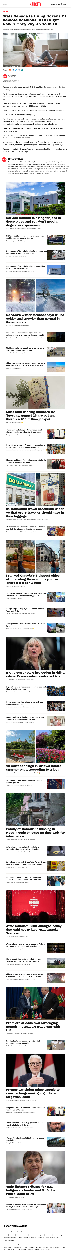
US (16, 1244)
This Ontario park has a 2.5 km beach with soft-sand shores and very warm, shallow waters (25, 364)
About (5, 1235)
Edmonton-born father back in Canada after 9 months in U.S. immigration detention (25, 718)
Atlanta (37, 1249)
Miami (24, 1249)
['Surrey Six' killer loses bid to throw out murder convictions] (56, 1142)
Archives (19, 1235)
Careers (25, 1235)
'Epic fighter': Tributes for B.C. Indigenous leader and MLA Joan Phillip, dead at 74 (31, 1190)
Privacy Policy (55, 1237)
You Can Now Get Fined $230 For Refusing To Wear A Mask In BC (39, 110)
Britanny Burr (12, 75)
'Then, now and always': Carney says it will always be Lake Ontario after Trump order (24, 431)
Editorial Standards (23, 1237)
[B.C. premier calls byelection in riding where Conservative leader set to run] (35, 653)
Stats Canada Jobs (46, 87)
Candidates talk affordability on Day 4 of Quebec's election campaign (23, 1042)
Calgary (38, 1247)
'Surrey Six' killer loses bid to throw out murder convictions (25, 1139)
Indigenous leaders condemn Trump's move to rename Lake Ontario (25, 1109)
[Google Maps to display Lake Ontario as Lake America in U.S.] (56, 612)
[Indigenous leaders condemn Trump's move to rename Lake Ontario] (56, 1111)
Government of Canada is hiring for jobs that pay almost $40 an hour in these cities (26, 252)
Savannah (30, 1249)
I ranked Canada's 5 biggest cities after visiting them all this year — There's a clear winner (32, 579)
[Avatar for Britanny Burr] (4, 159)
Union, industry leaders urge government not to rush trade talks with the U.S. (26, 1124)
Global (27, 1244)
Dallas (18, 1249)
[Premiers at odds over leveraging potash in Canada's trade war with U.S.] (35, 1003)
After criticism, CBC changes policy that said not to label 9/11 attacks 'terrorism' (33, 929)
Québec (22, 1244)
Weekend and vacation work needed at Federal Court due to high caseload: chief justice (25, 945)
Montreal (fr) (17, 1247)
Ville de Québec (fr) (55, 1247)
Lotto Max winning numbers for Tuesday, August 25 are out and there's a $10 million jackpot (31, 415)
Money (5, 11)
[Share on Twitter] (16, 70)
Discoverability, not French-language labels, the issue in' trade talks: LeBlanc (26, 461)
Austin (42, 1249)
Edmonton (45, 1247)
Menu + (5, 4)
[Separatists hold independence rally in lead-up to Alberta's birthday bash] (56, 691)
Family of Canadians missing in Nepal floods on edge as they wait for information (35, 832)
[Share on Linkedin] (13, 70)
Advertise (12, 1235)
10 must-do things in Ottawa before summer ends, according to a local (33, 767)
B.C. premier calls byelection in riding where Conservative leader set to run (35, 674)
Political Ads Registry (43, 1237)
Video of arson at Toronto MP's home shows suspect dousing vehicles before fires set (24, 975)
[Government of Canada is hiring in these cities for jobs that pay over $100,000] (56, 270)
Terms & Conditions (9, 1240)
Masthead (33, 1237)
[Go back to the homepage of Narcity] (35, 4)
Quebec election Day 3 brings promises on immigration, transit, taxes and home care (23, 878)
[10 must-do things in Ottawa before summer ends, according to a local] (35, 746)
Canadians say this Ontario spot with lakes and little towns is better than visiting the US (26, 595)
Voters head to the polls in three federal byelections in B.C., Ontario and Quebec (22, 848)
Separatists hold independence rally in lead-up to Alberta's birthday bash (26, 688)
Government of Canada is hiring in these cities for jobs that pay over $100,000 (25, 267)
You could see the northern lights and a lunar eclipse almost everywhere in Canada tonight (25, 334)
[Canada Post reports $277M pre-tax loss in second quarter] (56, 784)
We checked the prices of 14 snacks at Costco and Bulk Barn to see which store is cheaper (25, 528)
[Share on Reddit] (10, 70)
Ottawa (25, 1247)
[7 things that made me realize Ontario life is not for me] (56, 628)
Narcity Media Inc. (22, 1231)
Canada (11, 1244)
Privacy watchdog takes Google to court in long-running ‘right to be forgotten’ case (33, 1093)
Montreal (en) (11, 1249)
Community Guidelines (10, 1237)
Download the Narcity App (36, 1235)
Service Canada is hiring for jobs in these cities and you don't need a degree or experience (33, 221)
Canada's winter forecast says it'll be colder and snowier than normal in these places (35, 318)
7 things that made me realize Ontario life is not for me (25, 625)
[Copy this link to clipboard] (22, 70)
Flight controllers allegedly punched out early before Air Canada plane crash (25, 349)
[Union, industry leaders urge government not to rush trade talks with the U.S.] (56, 1127)
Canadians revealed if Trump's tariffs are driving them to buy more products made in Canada (26, 863)
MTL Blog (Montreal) (36, 1244)
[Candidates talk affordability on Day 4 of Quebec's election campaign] (56, 1045)
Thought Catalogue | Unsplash (11, 66)
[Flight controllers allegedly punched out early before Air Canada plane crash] (56, 352)
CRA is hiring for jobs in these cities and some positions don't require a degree (25, 237)
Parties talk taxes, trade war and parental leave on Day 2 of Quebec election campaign (26, 1206)
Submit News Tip (57, 1235)
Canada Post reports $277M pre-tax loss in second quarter (24, 781)
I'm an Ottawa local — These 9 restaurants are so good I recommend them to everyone (25, 446)
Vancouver (31, 1247)
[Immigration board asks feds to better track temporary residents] (56, 706)
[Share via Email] (19, 70)
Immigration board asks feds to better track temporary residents (24, 703)
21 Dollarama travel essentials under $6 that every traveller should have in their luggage (35, 512)
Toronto (10, 1247)
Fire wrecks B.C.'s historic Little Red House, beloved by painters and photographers (24, 960)
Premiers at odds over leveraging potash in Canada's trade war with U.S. (33, 1026)
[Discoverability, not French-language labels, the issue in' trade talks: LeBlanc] (56, 464)
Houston (48, 1249)
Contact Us (48, 1235)
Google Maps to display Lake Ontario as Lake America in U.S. (25, 610)
